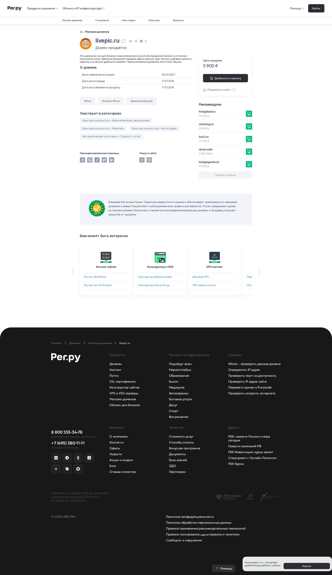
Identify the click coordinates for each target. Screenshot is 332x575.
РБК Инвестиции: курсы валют (250, 452)
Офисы (114, 448)
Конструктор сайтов (124, 387)
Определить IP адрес (244, 370)
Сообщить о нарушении (184, 540)
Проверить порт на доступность (252, 376)
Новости (115, 454)
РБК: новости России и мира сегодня (249, 438)
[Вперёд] (259, 271)
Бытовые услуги (180, 399)
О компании (118, 436)
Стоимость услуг (181, 436)
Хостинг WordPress (95, 276)
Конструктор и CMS (160, 266)
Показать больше (225, 175)
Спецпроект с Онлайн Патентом (252, 458)
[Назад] (72, 271)
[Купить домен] (249, 114)
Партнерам (177, 472)
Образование (179, 376)
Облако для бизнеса (124, 405)
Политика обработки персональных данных (198, 523)
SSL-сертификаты (122, 381)
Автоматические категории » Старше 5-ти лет (111, 136)
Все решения (178, 417)
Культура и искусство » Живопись (103, 128)
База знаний (178, 460)
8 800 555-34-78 (66, 432)
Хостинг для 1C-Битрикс (98, 285)
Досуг (173, 405)
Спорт (173, 411)
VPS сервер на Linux (204, 285)
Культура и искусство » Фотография (154, 128)
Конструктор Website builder (155, 276)
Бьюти (173, 381)
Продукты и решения (41, 8)
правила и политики (224, 534)
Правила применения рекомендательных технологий (205, 528)
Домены (115, 364)
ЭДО (172, 466)
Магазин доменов (97, 31)
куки (261, 562)
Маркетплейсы (180, 370)
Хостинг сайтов (106, 266)
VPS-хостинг (214, 266)
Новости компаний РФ (244, 446)
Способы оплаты (181, 442)
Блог (112, 466)
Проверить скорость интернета (251, 393)
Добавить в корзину (228, 78)
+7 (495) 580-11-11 (68, 443)
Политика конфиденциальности (190, 517)
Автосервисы (178, 393)
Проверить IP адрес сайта (247, 381)
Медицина (177, 387)
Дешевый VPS (201, 276)
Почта (113, 376)
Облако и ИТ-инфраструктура (82, 8)
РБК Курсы (236, 464)
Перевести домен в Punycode (250, 387)
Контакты (116, 442)
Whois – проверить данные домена (254, 364)
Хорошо (306, 566)
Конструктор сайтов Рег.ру (153, 285)
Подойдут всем (180, 364)
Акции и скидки (121, 460)
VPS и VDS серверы (123, 393)
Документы (177, 454)
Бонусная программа (184, 448)
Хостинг (115, 370)
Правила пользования (182, 534)
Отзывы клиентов (122, 472)
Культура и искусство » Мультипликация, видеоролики (116, 120)
